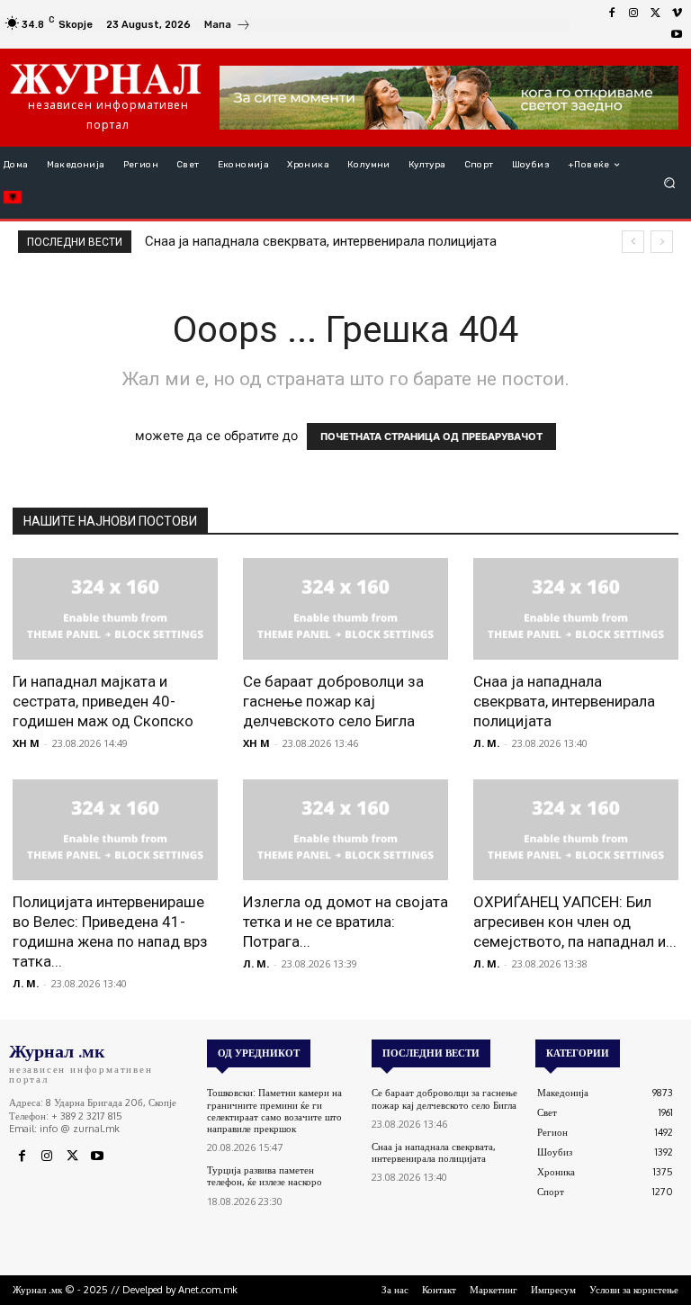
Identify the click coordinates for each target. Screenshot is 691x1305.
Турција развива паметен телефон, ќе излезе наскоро (264, 1176)
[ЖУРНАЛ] (105, 78)
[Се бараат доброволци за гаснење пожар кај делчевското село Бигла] (345, 609)
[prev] (633, 241)
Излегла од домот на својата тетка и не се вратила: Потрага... (345, 921)
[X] (655, 13)
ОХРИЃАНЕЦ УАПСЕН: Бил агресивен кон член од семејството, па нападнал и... (575, 921)
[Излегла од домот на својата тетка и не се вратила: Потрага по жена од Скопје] (345, 830)
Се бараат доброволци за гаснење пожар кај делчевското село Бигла (333, 701)
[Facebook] (612, 13)
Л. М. (486, 743)
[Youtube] (676, 35)
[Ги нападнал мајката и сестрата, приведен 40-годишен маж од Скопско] (115, 609)
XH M (26, 743)
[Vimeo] (676, 13)
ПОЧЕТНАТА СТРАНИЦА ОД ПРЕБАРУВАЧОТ (431, 436)
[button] (669, 183)
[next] (662, 241)
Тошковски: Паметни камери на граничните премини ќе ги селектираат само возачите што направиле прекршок (274, 1110)
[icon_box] (227, 26)
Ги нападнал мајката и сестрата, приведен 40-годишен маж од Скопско (103, 701)
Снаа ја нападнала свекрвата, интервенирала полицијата (321, 241)
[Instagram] (633, 13)
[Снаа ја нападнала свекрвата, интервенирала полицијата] (575, 609)
